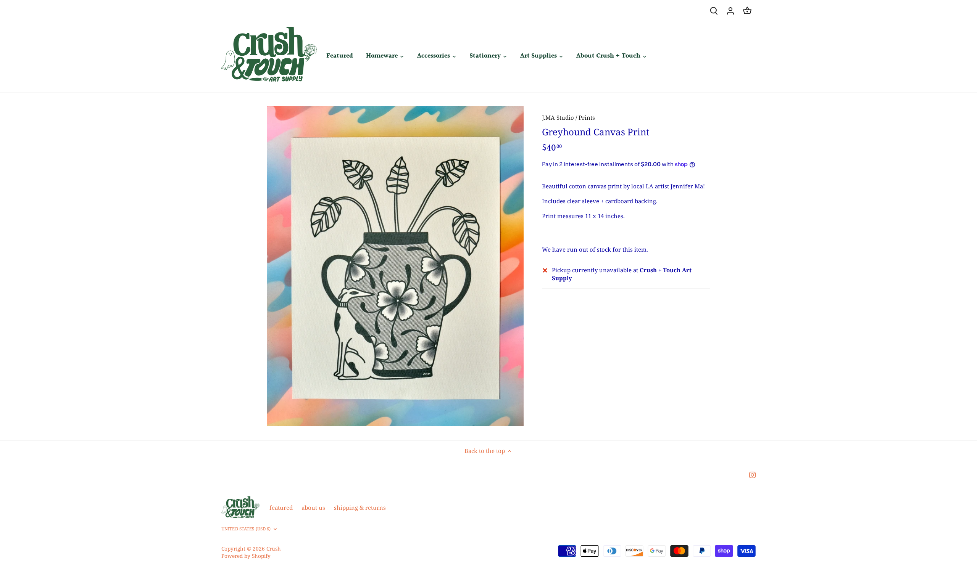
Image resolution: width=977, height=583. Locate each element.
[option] (395, 266)
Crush (273, 548)
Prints (587, 117)
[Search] (713, 10)
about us (313, 507)
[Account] (730, 10)
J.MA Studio (558, 117)
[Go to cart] (747, 10)
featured (281, 507)
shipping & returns (360, 507)
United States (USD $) (246, 529)
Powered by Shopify (246, 555)
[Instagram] (752, 475)
